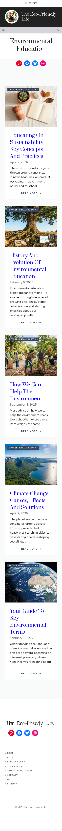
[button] (58, 30)
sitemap (12, 784)
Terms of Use (15, 766)
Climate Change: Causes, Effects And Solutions (30, 500)
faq (9, 779)
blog (10, 757)
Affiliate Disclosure (19, 770)
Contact (12, 775)
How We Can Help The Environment (26, 391)
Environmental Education (23, 90)
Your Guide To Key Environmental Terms (28, 621)
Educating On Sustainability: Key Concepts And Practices (27, 146)
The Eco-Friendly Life (38, 16)
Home (10, 753)
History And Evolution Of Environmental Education (28, 266)
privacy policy (16, 762)
